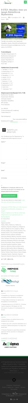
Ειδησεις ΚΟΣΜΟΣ (10, 315)
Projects (17, 387)
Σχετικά (23, 387)
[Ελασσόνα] (8, 2)
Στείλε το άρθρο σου (8, 387)
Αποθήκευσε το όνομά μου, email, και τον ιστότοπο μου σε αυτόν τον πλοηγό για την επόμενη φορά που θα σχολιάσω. (12, 189)
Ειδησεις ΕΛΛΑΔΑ (10, 291)
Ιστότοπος (4, 178)
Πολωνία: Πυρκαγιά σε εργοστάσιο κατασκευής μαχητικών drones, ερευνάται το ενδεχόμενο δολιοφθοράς (13, 331)
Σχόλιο (3, 142)
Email (3, 170)
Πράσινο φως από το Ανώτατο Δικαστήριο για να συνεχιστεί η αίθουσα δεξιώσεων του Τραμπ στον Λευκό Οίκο (13, 325)
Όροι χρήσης (14, 389)
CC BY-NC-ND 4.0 (18, 395)
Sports (3, 19)
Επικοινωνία (16, 385)
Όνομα (3, 163)
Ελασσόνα (4, 17)
